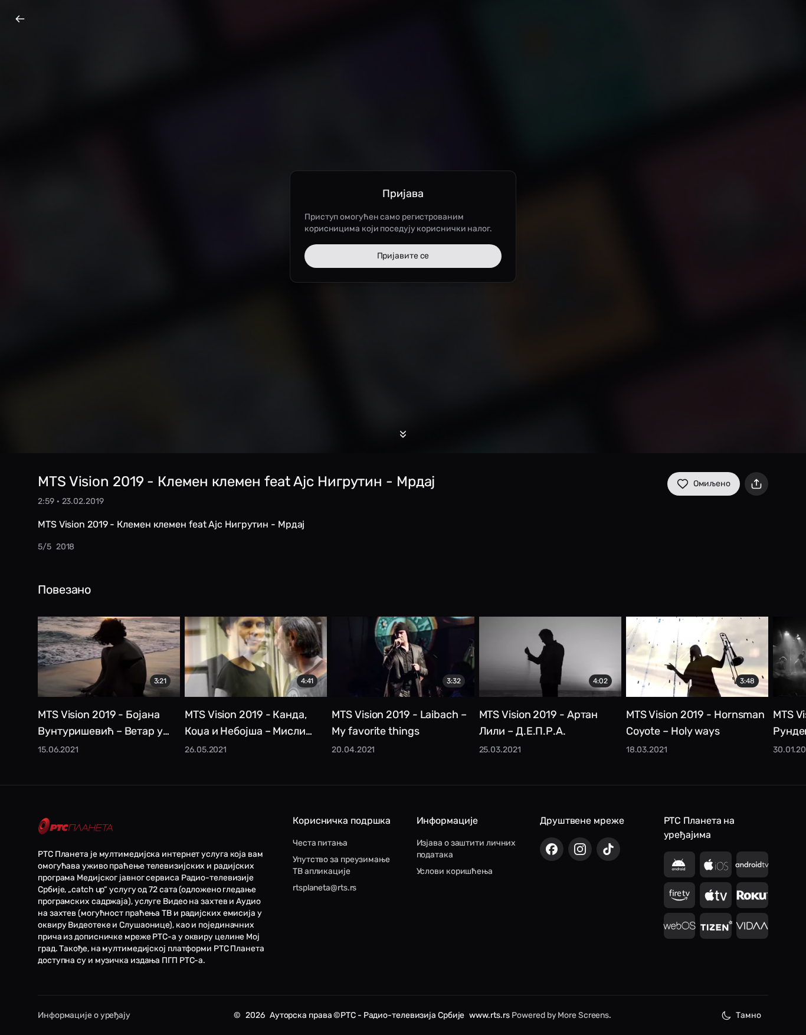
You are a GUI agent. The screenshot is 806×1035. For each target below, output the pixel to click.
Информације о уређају (84, 1015)
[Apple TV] (716, 895)
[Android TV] (752, 864)
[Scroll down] (403, 434)
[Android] (680, 864)
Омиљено (711, 484)
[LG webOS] (680, 926)
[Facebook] (551, 849)
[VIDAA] (752, 926)
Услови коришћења (455, 871)
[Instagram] (580, 849)
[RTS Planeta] (75, 826)
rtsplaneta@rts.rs (324, 888)
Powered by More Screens (560, 1015)
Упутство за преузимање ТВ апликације (341, 865)
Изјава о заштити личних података (466, 849)
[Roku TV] (752, 895)
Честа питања (320, 843)
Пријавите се (403, 256)
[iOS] (716, 864)
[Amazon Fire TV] (680, 895)
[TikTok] (608, 849)
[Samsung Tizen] (716, 926)
